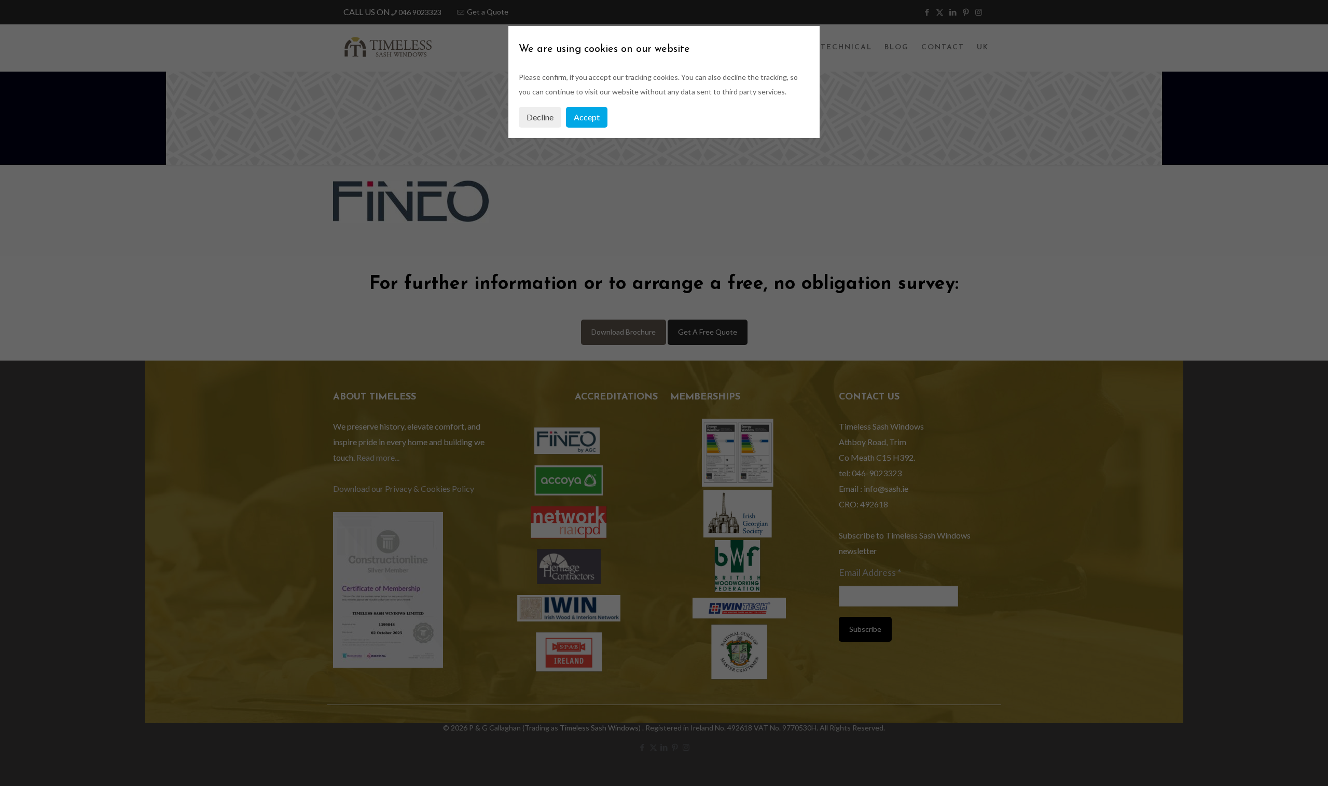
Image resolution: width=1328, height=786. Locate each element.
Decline (540, 117)
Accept (587, 117)
